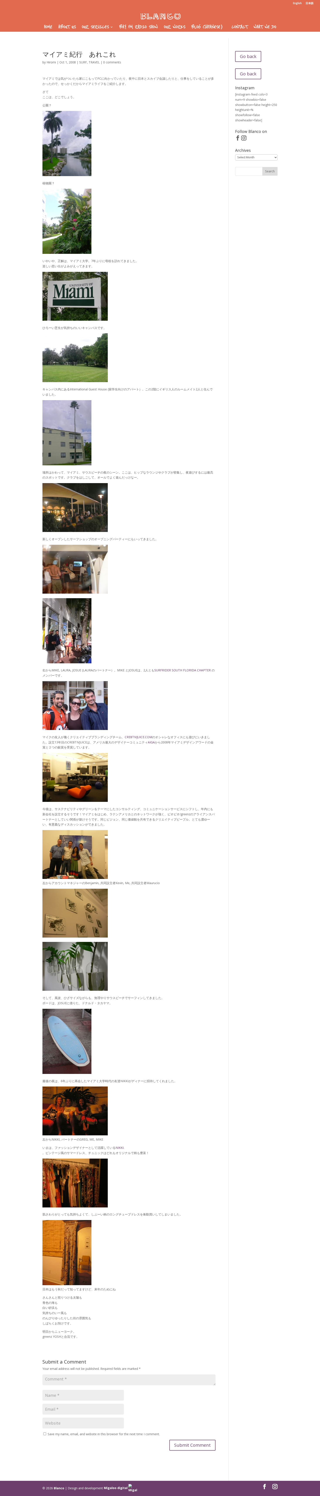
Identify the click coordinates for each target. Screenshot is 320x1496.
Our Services (95, 27)
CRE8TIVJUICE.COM (138, 737)
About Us (67, 27)
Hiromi (51, 62)
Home (48, 27)
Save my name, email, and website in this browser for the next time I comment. (104, 1434)
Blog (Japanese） (208, 27)
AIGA (151, 742)
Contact (240, 27)
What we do (265, 27)
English (297, 3)
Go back (248, 56)
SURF (83, 62)
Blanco (59, 1488)
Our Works (174, 27)
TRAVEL (94, 62)
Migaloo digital (116, 1488)
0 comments (112, 62)
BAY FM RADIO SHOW (138, 27)
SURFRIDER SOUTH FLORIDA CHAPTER (183, 670)
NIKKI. (120, 1148)
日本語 (309, 3)
